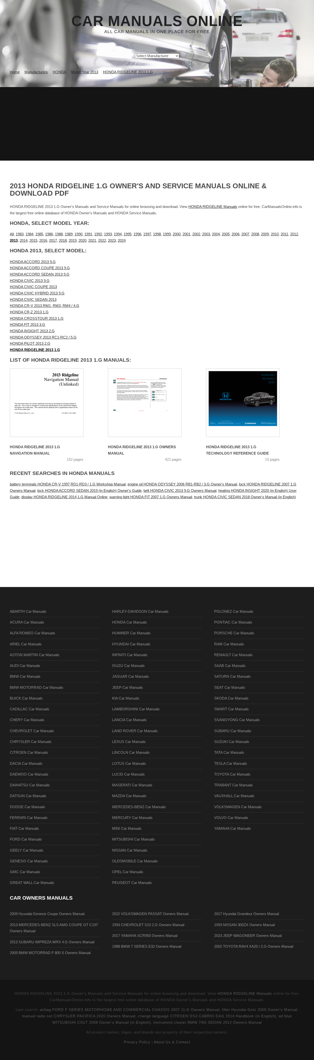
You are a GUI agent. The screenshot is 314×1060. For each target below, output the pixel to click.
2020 (82, 241)
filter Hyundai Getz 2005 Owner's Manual (259, 1010)
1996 (137, 234)
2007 (245, 234)
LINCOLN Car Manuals (131, 752)
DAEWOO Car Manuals (29, 774)
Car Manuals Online (157, 21)
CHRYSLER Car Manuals (31, 742)
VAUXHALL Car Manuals (234, 796)
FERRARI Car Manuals (29, 818)
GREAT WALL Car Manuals (32, 883)
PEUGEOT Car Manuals (132, 883)
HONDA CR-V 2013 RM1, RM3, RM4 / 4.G (44, 306)
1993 (108, 234)
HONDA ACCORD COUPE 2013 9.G (40, 268)
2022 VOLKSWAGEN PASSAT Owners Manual (150, 914)
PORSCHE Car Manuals (234, 633)
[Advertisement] (157, 123)
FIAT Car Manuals (24, 828)
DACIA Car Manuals (26, 764)
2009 (265, 234)
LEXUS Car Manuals (129, 742)
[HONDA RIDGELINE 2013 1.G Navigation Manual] (53, 402)
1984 (29, 234)
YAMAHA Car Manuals (232, 828)
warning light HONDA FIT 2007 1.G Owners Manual (150, 497)
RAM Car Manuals (229, 644)
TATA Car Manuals (229, 752)
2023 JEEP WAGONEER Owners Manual (248, 936)
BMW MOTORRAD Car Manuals (36, 688)
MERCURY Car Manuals (132, 818)
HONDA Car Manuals (129, 622)
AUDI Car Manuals (25, 666)
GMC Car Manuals (25, 872)
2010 (275, 234)
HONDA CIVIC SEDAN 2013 (33, 300)
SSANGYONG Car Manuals (237, 720)
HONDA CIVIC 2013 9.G (30, 281)
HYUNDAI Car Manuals (131, 644)
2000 (177, 234)
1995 (127, 234)
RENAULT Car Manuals (233, 655)
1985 (39, 234)
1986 (49, 234)
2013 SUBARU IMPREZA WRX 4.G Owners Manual (52, 942)
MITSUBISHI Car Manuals (133, 839)
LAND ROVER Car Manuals (135, 731)
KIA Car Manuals (125, 698)
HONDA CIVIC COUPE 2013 (33, 287)
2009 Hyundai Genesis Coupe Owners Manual (47, 914)
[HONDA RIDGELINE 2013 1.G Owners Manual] (151, 402)
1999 (167, 234)
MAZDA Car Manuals (129, 796)
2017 (53, 241)
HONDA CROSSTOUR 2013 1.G (37, 318)
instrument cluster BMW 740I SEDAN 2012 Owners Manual (207, 1022)
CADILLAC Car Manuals (29, 709)
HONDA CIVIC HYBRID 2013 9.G (37, 293)
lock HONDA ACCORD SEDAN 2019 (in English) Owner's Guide (89, 491)
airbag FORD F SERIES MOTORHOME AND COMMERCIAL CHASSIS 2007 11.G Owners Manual (130, 1010)
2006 (235, 234)
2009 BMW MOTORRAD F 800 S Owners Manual (50, 953)
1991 (88, 234)
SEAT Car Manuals (229, 688)
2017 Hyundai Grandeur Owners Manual (246, 914)
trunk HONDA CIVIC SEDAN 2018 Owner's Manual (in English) (245, 497)
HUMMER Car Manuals (131, 633)
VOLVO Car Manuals (231, 818)
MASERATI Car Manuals (132, 785)
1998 (157, 234)
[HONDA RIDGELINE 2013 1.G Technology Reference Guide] (249, 402)
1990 (78, 234)
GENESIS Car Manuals (29, 861)
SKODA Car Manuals (231, 698)
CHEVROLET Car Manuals (32, 731)
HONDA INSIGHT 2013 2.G (32, 331)
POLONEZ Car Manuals (233, 611)
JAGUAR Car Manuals (130, 676)
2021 (92, 241)
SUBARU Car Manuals (232, 731)
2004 (216, 234)
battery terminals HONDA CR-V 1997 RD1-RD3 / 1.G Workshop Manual (68, 484)
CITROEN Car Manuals (29, 752)
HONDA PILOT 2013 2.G (30, 343)
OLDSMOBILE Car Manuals (135, 861)
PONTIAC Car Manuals (233, 622)
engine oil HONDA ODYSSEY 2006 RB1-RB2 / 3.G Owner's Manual (182, 484)
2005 (226, 234)
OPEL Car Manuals (127, 872)
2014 (23, 241)
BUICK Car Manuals (26, 698)
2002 (196, 234)
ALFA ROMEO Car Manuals (32, 633)
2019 (73, 241)
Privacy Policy (137, 1042)
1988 (59, 234)
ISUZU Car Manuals (128, 666)
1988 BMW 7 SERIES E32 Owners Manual (146, 946)
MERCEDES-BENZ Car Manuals (139, 807)
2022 (102, 241)
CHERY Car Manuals (27, 720)
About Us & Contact (172, 1042)
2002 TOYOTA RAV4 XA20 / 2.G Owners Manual (253, 946)
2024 (122, 241)
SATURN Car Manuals (232, 676)
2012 (294, 234)
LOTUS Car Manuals (129, 764)
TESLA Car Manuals (230, 764)
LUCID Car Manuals (128, 774)
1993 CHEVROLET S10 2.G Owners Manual (148, 925)
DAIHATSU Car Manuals (30, 785)
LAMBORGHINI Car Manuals (136, 709)
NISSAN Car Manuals (129, 850)
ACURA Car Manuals (27, 622)
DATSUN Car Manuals (28, 796)
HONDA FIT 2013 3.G (27, 325)
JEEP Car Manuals (127, 688)
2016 (43, 241)
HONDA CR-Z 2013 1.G (29, 312)
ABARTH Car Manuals (28, 611)
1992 (98, 234)
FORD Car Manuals (26, 839)
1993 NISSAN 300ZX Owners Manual (244, 925)
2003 (206, 234)
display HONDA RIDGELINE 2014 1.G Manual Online (64, 497)
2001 (186, 234)
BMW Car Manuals (25, 676)
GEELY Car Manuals (26, 850)
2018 (63, 241)
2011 (284, 234)
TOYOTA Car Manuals (232, 774)
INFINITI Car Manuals (129, 655)
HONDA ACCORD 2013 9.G (33, 262)
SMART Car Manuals (231, 709)
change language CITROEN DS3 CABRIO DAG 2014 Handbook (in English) (207, 1016)
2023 (112, 241)
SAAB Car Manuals (230, 666)
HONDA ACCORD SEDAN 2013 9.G (39, 274)
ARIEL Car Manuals (26, 644)
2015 (33, 241)
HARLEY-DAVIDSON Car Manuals (140, 611)
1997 (147, 234)
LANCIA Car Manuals (129, 720)
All (12, 234)
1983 (20, 234)
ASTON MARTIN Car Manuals (34, 655)
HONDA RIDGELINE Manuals (212, 207)
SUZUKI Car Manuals (231, 742)
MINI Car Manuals (127, 828)
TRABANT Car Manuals (233, 785)
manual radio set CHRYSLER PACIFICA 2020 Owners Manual (78, 1016)
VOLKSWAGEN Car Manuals (238, 807)
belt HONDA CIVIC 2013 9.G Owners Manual (180, 491)
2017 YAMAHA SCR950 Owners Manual (144, 936)
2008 (255, 234)
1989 (69, 234)
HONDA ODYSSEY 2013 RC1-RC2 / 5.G (43, 337)
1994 (118, 234)
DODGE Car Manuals (27, 807)
